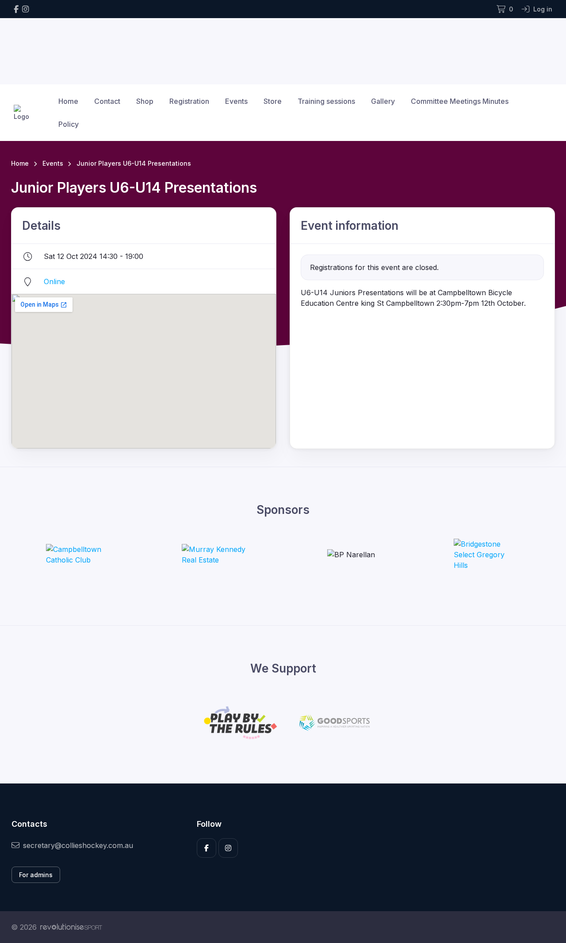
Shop (144, 101)
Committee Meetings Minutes (460, 101)
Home (68, 101)
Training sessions (326, 101)
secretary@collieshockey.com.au (78, 845)
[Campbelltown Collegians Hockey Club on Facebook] (16, 9)
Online (54, 281)
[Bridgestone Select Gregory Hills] (487, 554)
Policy (68, 124)
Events (236, 101)
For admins (36, 874)
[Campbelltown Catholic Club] (79, 554)
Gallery (383, 101)
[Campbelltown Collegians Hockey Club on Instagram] (25, 9)
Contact (107, 101)
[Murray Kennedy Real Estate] (215, 554)
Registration (189, 101)
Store (273, 101)
